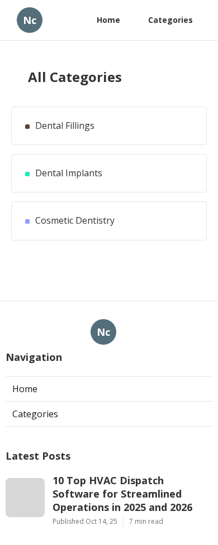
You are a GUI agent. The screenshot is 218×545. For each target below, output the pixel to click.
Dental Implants (68, 173)
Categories (170, 20)
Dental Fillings (64, 125)
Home (108, 20)
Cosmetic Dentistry (75, 220)
